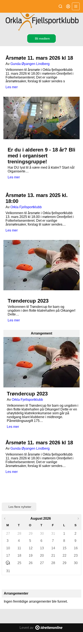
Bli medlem (42, 38)
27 (8, 533)
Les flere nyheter (20, 506)
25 (19, 563)
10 (8, 548)
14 (53, 548)
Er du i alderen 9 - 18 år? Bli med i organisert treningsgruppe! (41, 155)
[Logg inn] (68, 6)
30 (41, 533)
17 (8, 555)
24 (8, 563)
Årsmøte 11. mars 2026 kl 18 (39, 58)
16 (75, 548)
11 (19, 548)
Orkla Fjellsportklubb (26, 207)
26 (30, 563)
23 (75, 555)
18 (19, 555)
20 (41, 555)
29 (30, 533)
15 (64, 548)
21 (53, 555)
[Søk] (60, 6)
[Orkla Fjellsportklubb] (41, 22)
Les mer (12, 87)
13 (41, 548)
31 (53, 533)
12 (30, 548)
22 (64, 555)
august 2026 (40, 518)
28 (19, 533)
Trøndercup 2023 (28, 301)
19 (30, 555)
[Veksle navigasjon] (76, 6)
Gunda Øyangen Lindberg (30, 64)
